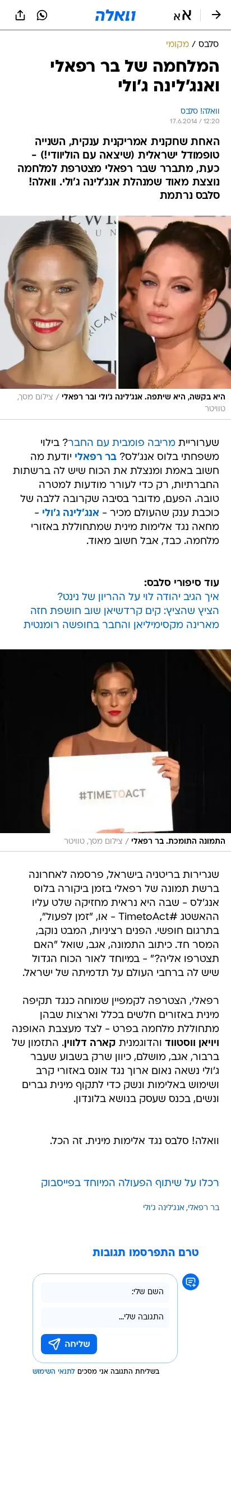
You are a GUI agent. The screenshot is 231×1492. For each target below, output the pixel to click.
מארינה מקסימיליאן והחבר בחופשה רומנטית (121, 625)
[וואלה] (115, 15)
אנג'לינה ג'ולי (163, 1208)
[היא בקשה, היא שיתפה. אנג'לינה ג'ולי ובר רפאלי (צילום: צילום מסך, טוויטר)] (115, 318)
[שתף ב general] (20, 15)
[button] (182, 15)
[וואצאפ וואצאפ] (42, 15)
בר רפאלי (203, 1208)
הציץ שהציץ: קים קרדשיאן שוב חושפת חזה (124, 611)
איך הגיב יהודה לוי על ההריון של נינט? (138, 597)
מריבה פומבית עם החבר (121, 443)
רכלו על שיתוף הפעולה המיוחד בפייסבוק (130, 1183)
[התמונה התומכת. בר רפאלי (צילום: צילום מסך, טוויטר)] (115, 750)
